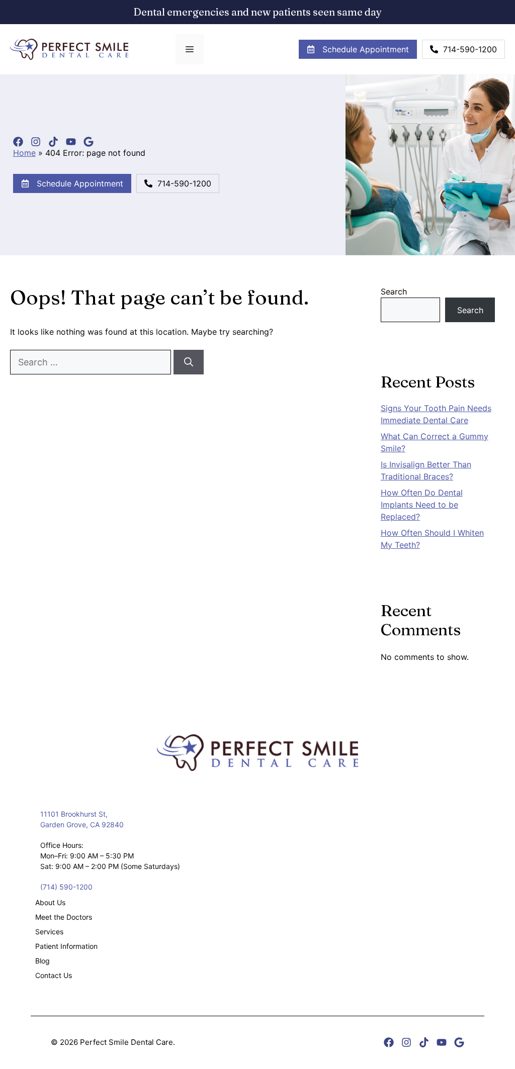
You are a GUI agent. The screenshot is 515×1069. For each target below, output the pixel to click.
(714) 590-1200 (66, 887)
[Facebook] (18, 142)
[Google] (88, 142)
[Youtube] (71, 142)
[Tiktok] (53, 142)
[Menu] (190, 49)
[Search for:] (92, 362)
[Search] (189, 362)
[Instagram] (36, 142)
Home (24, 153)
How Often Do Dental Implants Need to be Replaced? (422, 505)
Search (394, 291)
